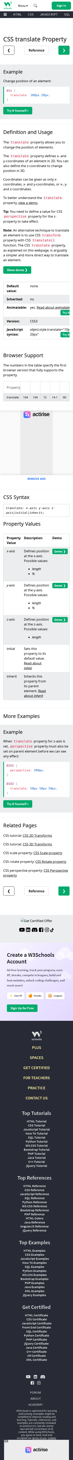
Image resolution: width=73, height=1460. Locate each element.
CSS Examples (34, 1255)
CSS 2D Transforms (37, 835)
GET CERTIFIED (36, 1067)
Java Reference (34, 1222)
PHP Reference (34, 1214)
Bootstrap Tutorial (36, 1149)
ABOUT (35, 1398)
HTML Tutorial (36, 1121)
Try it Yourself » (18, 110)
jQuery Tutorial (36, 1166)
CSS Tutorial (36, 1125)
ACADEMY (35, 1404)
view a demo (28, 203)
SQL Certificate (36, 1331)
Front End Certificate (36, 1327)
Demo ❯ (60, 551)
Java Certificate (36, 1347)
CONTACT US (37, 1097)
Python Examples (34, 1271)
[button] (35, 5)
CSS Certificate (36, 1319)
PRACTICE (36, 1087)
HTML (17, 14)
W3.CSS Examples (34, 1275)
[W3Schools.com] (37, 1037)
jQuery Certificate (36, 1343)
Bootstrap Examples (34, 1279)
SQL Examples (34, 1267)
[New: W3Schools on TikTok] (52, 930)
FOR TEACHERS (36, 1077)
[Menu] (5, 14)
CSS (31, 14)
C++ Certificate (37, 1351)
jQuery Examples (34, 1295)
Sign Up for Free (22, 1008)
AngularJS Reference (34, 1226)
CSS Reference (34, 1190)
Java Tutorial (37, 1158)
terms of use (39, 1438)
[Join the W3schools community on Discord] (34, 930)
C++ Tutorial (36, 1162)
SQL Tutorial (36, 1137)
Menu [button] (22, 6)
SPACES (36, 1057)
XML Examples (34, 1291)
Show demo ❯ (17, 270)
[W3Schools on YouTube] (22, 930)
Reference (36, 50)
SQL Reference (35, 1198)
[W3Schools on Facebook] (41, 930)
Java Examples (34, 1287)
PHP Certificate (36, 1339)
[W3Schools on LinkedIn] (28, 930)
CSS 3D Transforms (37, 844)
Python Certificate (36, 1335)
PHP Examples (34, 1283)
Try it (66, 313)
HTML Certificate (36, 1315)
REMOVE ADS (36, 479)
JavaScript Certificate (37, 1323)
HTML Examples (34, 1250)
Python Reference (34, 1202)
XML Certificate (36, 1360)
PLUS (36, 1047)
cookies (52, 1438)
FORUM (35, 1392)
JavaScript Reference (34, 1194)
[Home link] (7, 5)
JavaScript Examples (34, 1259)
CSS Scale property (47, 853)
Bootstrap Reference (34, 1210)
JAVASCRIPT (49, 14)
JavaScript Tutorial (36, 1129)
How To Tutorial (37, 1133)
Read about (54, 307)
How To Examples (34, 1263)
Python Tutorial (36, 1141)
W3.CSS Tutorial (37, 1145)
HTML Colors (34, 1218)
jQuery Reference (34, 1230)
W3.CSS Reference (34, 1206)
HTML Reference (34, 1186)
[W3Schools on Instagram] (46, 930)
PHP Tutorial (36, 1154)
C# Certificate (36, 1356)
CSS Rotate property (50, 861)
